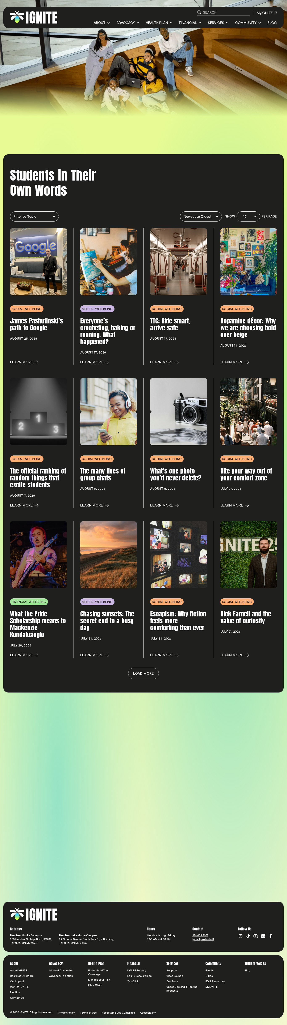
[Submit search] (199, 12)
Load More (143, 673)
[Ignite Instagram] (240, 936)
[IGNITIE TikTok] (248, 936)
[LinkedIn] (263, 936)
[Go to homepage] (33, 914)
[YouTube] (255, 936)
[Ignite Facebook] (270, 936)
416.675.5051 (200, 935)
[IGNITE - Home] (33, 17)
